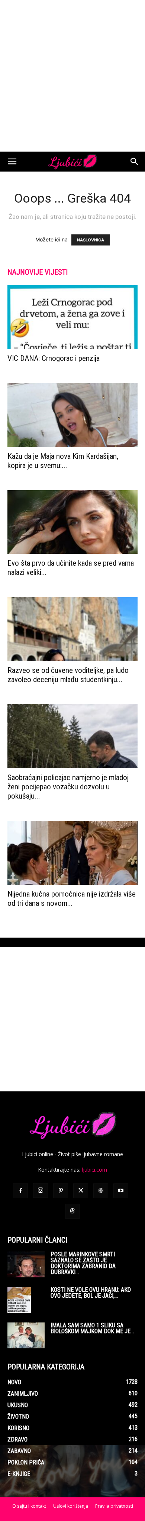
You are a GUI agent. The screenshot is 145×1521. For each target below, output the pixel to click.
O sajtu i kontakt (29, 1506)
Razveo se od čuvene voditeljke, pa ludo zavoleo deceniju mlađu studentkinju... (68, 675)
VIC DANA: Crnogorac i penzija (53, 358)
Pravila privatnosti (114, 1506)
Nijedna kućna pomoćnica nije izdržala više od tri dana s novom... (71, 899)
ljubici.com (94, 1169)
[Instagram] (40, 1190)
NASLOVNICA (90, 240)
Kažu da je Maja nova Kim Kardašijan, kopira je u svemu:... (62, 461)
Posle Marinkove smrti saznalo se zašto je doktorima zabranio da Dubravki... (83, 1263)
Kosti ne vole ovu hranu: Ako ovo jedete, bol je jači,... (91, 1292)
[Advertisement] (72, 76)
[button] (12, 162)
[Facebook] (20, 1190)
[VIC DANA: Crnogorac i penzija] (72, 317)
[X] (80, 1190)
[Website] (100, 1190)
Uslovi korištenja (70, 1506)
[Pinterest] (60, 1190)
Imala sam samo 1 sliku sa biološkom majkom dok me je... (92, 1328)
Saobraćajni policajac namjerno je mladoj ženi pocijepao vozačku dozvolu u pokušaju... (68, 786)
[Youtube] (120, 1190)
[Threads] (72, 1211)
